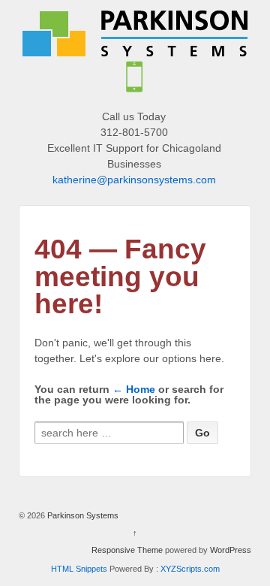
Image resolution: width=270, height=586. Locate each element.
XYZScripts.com (190, 568)
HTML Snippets (79, 568)
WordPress (230, 549)
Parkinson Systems (81, 515)
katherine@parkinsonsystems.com (134, 180)
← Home (133, 389)
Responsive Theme (127, 549)
